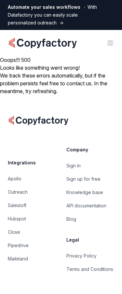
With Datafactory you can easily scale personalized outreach (52, 14)
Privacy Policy (81, 256)
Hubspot (17, 218)
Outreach (18, 192)
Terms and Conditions (89, 269)
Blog (71, 219)
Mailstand (18, 258)
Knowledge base (84, 192)
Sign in (73, 165)
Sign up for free (83, 179)
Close (14, 232)
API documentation (86, 205)
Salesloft (17, 205)
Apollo (14, 178)
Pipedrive (18, 245)
